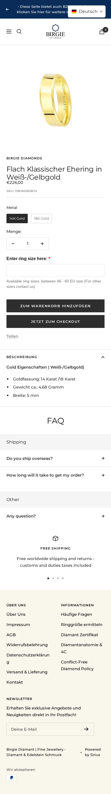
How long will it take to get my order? (45, 475)
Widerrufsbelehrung (27, 644)
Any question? (21, 516)
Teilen (12, 336)
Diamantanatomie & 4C (81, 648)
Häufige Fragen (76, 614)
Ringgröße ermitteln (81, 624)
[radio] (17, 218)
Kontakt (14, 682)
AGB (11, 634)
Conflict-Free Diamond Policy (77, 665)
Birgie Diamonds (24, 158)
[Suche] (19, 31)
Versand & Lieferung (26, 671)
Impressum (18, 624)
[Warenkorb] (102, 31)
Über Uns (16, 614)
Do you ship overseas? (29, 458)
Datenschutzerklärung (28, 658)
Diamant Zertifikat (79, 634)
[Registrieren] (86, 729)
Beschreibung (21, 357)
